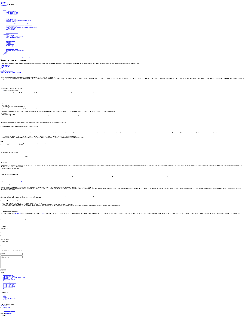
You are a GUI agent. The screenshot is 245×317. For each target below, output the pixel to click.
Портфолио (5, 294)
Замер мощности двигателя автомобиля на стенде (16, 31)
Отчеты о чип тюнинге (11, 35)
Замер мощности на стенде (9, 279)
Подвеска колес (9, 42)
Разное (7, 51)
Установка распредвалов (11, 30)
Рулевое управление (10, 44)
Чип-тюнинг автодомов (11, 19)
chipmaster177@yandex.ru (9, 311)
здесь (21, 181)
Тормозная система (10, 45)
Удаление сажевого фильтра (9, 276)
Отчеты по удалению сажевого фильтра (14, 36)
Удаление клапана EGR (8, 278)
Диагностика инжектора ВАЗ (12, 21)
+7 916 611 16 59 (4, 4)
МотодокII (44, 213)
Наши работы (6, 34)
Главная (5, 8)
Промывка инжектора (10, 29)
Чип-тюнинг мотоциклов (11, 14)
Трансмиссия (8, 43)
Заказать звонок (4, 5)
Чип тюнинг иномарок (11, 11)
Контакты (5, 54)
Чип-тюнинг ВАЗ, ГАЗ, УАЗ (12, 13)
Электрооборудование (10, 41)
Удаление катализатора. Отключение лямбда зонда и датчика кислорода (21, 27)
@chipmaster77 (8, 313)
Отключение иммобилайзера (9, 283)
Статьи (4, 38)
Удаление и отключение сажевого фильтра (15, 22)
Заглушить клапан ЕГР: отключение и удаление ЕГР (17, 23)
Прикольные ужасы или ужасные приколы (15, 50)
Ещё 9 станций (4, 305)
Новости (5, 53)
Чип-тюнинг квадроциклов (12, 15)
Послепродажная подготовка (12, 49)
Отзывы (5, 52)
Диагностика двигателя (8, 281)
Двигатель (8, 39)
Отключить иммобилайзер (11, 26)
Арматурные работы (10, 46)
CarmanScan (18, 213)
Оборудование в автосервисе (9, 298)
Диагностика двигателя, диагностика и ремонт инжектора (18, 20)
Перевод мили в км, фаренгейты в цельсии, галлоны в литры (19, 25)
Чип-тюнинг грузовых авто (12, 12)
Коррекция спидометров (11, 28)
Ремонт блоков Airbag (8, 280)
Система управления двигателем (13, 37)
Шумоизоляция (9, 47)
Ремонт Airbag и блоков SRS (12, 33)
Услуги (4, 10)
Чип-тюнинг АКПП (10, 18)
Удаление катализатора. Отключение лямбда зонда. (14, 277)
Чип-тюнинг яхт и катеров (11, 17)
